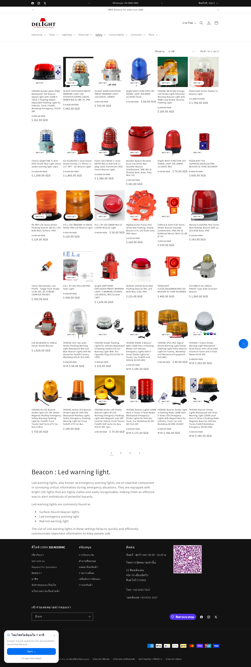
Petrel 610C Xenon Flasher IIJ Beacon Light (203, 92)
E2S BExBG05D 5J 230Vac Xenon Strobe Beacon (44, 344)
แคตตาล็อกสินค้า (88, 567)
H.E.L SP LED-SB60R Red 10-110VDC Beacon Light (109, 226)
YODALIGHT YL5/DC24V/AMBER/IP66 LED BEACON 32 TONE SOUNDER (172, 289)
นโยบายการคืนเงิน (101, 659)
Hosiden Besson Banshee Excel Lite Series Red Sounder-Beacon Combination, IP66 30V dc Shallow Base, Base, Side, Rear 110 (139, 168)
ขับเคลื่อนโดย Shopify (79, 659)
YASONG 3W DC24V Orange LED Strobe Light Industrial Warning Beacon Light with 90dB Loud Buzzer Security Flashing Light (171, 97)
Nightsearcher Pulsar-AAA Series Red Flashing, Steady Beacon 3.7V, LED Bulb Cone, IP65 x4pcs (140, 229)
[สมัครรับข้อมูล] (89, 617)
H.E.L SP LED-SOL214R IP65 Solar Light (76, 287)
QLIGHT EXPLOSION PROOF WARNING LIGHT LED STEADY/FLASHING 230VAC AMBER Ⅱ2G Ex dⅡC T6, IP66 (77, 95)
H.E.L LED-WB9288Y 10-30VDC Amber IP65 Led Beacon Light (78, 226)
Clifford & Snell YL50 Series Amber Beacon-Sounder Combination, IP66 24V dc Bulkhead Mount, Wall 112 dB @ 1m (172, 230)
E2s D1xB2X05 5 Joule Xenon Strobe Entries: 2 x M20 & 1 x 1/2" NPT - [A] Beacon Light (77, 164)
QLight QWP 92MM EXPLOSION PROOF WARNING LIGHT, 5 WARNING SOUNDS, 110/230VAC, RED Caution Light (109, 292)
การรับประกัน (86, 554)
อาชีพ (35, 579)
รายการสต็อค (86, 573)
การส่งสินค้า (86, 584)
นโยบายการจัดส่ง (173, 659)
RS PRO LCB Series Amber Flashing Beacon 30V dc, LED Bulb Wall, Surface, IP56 (46, 227)
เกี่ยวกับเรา (38, 554)
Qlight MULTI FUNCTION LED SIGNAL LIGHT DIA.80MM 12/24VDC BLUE (140, 94)
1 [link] (111, 453)
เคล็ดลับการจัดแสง (89, 579)
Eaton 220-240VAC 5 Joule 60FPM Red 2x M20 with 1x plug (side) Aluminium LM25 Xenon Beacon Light (109, 165)
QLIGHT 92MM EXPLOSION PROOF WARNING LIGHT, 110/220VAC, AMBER (108, 94)
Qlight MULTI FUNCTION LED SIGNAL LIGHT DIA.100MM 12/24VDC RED (172, 164)
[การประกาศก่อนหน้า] (89, 3)
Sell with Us (38, 561)
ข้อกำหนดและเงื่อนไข (44, 584)
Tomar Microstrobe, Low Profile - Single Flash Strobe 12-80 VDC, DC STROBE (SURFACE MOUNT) (45, 290)
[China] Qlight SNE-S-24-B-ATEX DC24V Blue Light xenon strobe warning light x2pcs (46, 164)
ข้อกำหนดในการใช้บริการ (150, 659)
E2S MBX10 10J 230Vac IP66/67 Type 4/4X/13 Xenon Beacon (203, 289)
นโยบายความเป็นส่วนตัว (46, 591)
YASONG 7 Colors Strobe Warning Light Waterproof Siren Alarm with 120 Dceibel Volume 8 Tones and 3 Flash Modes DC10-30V (203, 349)
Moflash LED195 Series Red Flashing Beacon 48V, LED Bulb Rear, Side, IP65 (139, 289)
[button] (38, 34)
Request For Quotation (44, 567)
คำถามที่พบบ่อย (87, 561)
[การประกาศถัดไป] (162, 3)
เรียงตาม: (160, 51)
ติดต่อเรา (37, 573)
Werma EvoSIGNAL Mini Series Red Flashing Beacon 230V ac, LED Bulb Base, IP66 (204, 227)
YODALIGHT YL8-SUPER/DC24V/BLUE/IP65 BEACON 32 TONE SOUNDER (203, 164)
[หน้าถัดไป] (139, 453)
